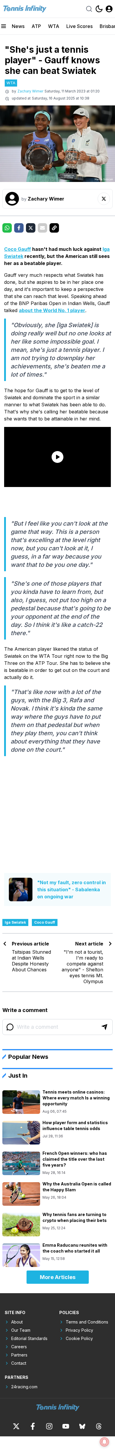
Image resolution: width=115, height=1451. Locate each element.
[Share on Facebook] (19, 228)
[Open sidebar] (3, 26)
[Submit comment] (104, 1027)
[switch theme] (99, 9)
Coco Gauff (17, 249)
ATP (36, 26)
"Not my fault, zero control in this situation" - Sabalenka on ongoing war (71, 889)
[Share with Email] (42, 228)
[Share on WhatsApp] (7, 228)
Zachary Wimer (30, 91)
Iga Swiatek (15, 922)
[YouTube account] (65, 1426)
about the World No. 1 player (52, 310)
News (18, 26)
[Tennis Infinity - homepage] (24, 8)
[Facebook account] (32, 1426)
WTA (53, 26)
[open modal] (109, 8)
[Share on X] (30, 228)
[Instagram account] (49, 1426)
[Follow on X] (104, 199)
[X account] (16, 1426)
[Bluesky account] (82, 1426)
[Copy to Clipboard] (54, 228)
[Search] (89, 8)
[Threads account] (98, 1426)
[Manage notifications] (104, 1442)
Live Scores (79, 26)
